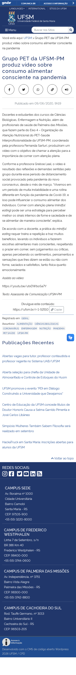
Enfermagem (29, 328)
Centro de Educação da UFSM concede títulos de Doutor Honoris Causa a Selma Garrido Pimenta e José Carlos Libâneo (36, 409)
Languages (16, 8)
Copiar (58, 309)
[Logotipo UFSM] (11, 17)
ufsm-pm (23, 332)
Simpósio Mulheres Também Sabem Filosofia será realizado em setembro (36, 428)
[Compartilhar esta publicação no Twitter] (24, 89)
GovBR (6, 3)
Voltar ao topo (64, 458)
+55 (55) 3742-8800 (17, 597)
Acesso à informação (56, 3)
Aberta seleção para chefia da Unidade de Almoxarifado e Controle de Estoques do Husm (34, 374)
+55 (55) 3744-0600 (17, 560)
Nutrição (45, 328)
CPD (22, 653)
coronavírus (11, 328)
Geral (25, 318)
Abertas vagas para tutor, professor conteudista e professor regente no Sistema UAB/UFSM (36, 358)
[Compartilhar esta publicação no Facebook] (9, 89)
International (37, 8)
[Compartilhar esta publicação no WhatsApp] (38, 89)
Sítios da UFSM (58, 8)
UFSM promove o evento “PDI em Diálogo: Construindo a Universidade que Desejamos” (32, 390)
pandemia (59, 328)
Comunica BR (28, 3)
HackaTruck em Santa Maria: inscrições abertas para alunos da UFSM (37, 444)
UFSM (13, 653)
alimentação (24, 323)
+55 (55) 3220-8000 (18, 519)
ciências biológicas (46, 323)
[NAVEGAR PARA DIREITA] (73, 3)
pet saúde (9, 332)
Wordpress (62, 649)
